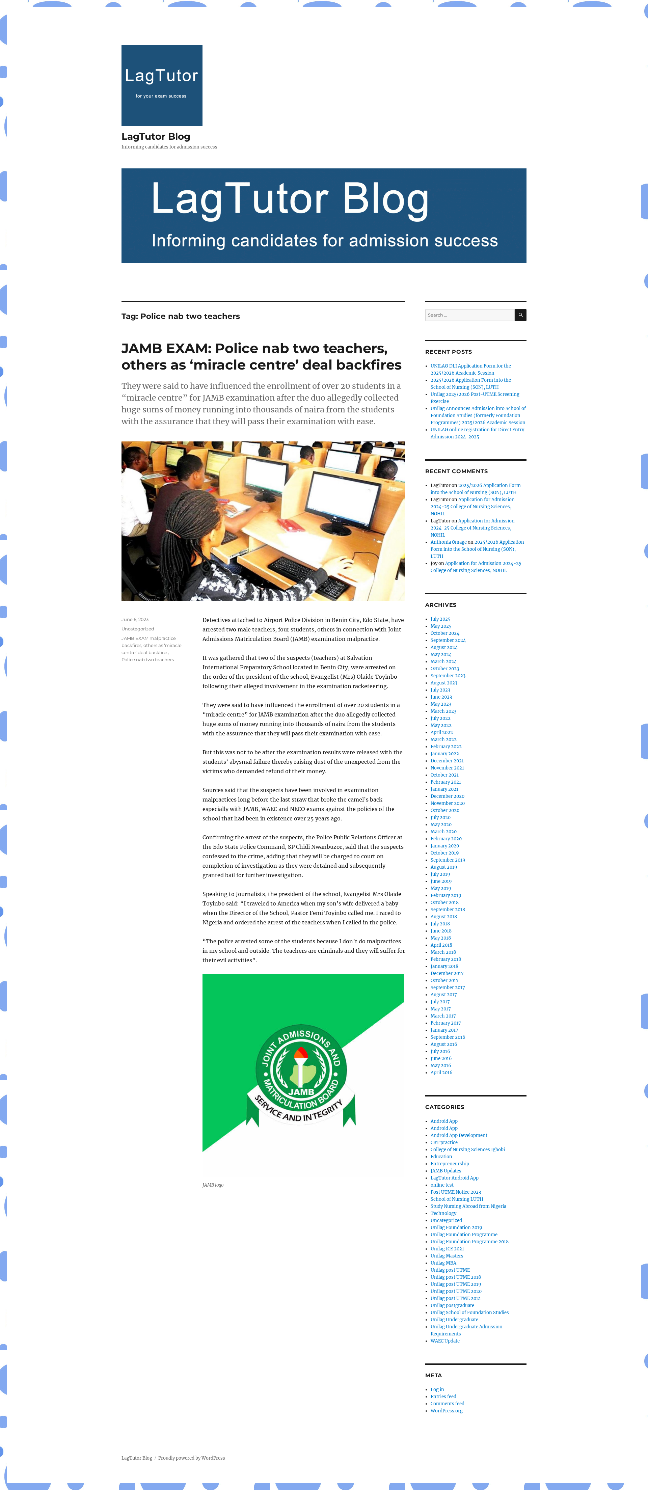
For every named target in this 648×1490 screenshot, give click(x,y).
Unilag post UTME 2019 (456, 1284)
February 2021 (446, 782)
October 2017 (445, 980)
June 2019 (441, 881)
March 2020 (444, 832)
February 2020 (446, 839)
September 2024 (448, 640)
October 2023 (445, 669)
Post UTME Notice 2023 (456, 1192)
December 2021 (447, 761)
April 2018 (441, 945)
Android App (444, 1121)
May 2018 (441, 938)
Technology (443, 1213)
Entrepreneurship (450, 1164)
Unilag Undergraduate (454, 1320)
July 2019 (440, 874)
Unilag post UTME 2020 (456, 1291)
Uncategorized (138, 628)
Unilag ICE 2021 (447, 1249)
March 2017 (443, 1016)
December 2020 (447, 796)
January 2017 (444, 1030)
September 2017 (448, 988)
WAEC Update (445, 1341)
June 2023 (441, 697)
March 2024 (444, 662)
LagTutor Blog (156, 136)
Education (441, 1157)
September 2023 (448, 676)
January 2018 (444, 966)
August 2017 (444, 995)
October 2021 (445, 775)
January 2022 (445, 754)
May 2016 (441, 1065)
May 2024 (441, 654)
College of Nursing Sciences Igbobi (468, 1150)
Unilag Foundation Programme (464, 1235)
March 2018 (443, 952)
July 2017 (440, 1002)
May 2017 (441, 1009)
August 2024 (444, 647)
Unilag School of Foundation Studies (470, 1313)
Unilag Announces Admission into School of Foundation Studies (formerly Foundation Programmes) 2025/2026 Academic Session (478, 416)
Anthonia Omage (449, 542)
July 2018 (440, 924)
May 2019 (441, 888)
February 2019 (446, 895)
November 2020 (448, 803)
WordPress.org (447, 1411)
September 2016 (448, 1037)
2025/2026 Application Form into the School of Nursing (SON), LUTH (477, 549)
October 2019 (445, 853)
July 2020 (441, 817)
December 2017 (447, 973)
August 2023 (444, 683)
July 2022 (441, 718)
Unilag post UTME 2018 (456, 1277)
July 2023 (440, 690)
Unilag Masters (447, 1256)
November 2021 (447, 768)
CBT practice (444, 1142)
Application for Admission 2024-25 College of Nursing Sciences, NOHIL (473, 507)
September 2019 (448, 860)
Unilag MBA (443, 1263)
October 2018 (445, 902)
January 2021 (444, 789)
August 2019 (444, 867)
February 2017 (446, 1023)
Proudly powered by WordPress (191, 1458)
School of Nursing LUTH (457, 1199)
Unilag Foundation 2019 (456, 1227)
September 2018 (448, 910)
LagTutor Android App (455, 1178)
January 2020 (445, 846)
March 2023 (443, 711)
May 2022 (441, 725)
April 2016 (442, 1073)
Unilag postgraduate (452, 1305)
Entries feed (443, 1397)
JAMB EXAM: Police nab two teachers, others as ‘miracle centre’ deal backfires (262, 356)
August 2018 (444, 917)
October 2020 (445, 810)
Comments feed (447, 1404)
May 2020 (441, 825)
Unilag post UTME (450, 1270)
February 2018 (446, 959)
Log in (437, 1389)
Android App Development (459, 1135)
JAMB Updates (446, 1171)
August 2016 (444, 1044)
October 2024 (445, 633)
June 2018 (441, 931)
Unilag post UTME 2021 (456, 1298)
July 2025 (441, 619)
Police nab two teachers (148, 659)
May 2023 (441, 704)
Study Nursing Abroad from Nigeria (468, 1206)
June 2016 (441, 1058)
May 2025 (441, 626)
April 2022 (442, 732)
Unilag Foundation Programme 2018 (470, 1242)
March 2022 (444, 739)
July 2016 (440, 1051)
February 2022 (446, 747)
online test (442, 1185)
